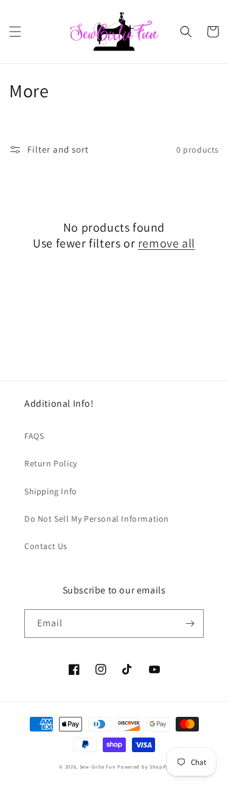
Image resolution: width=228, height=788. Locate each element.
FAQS (34, 435)
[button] (15, 31)
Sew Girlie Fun (98, 766)
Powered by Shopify (143, 766)
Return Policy (50, 463)
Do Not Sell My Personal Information (96, 518)
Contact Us (45, 546)
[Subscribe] (189, 623)
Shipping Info (50, 491)
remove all (166, 243)
